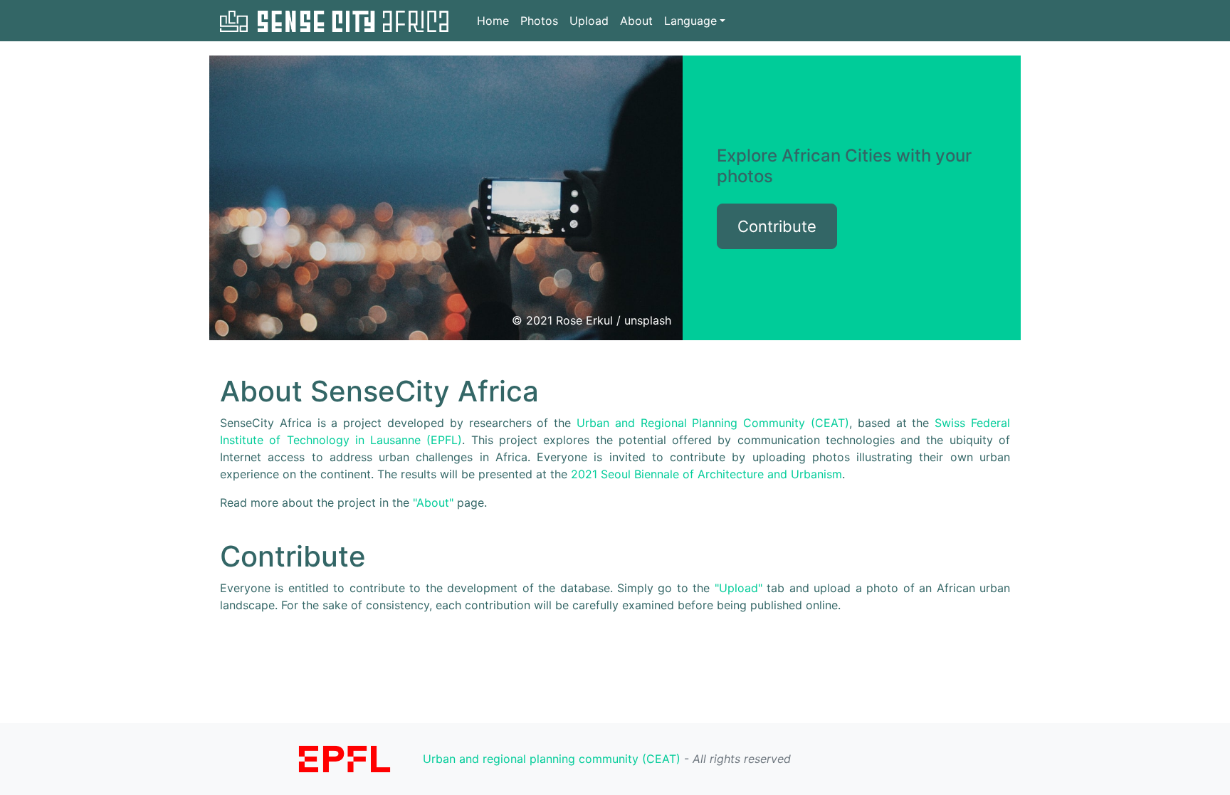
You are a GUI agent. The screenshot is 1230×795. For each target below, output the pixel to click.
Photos (539, 21)
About (636, 21)
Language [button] (690, 21)
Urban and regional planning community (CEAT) (551, 759)
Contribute (776, 226)
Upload (589, 21)
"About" (433, 502)
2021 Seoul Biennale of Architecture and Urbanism (706, 474)
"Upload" (738, 588)
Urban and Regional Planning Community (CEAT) (713, 423)
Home (493, 21)
